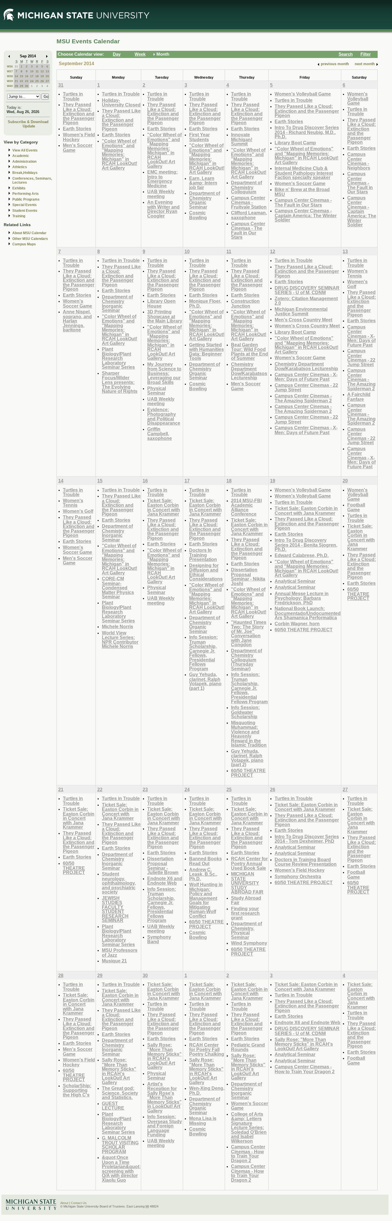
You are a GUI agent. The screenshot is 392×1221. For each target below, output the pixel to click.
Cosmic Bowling (198, 215)
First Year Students (199, 137)
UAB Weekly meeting (160, 194)
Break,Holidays (25, 173)
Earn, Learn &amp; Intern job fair (203, 183)
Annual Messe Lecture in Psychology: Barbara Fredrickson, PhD (302, 598)
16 (26, 76)
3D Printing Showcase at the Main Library (164, 316)
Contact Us (79, 1203)
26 (42, 81)
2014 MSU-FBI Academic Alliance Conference (246, 507)
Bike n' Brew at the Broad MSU (302, 192)
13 (47, 71)
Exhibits (19, 188)
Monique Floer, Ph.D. (205, 303)
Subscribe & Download (28, 122)
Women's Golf (357, 284)
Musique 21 (114, 960)
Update (29, 126)
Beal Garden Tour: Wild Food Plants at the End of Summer (249, 351)
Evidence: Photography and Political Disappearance (163, 416)
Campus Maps (24, 244)
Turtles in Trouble (73, 96)
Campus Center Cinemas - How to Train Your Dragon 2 (248, 1153)
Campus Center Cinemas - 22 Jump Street (306, 388)
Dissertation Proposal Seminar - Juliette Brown (162, 865)
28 (16, 86)
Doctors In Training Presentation (203, 555)
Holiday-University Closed (121, 103)
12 (42, 71)
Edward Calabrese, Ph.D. (302, 555)
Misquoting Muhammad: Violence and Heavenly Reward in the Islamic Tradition (249, 734)
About (64, 1203)
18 (37, 76)
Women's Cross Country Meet (307, 325)
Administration (24, 162)
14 (16, 76)
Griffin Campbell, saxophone (159, 433)
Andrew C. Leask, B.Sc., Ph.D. (203, 874)
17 (32, 76)
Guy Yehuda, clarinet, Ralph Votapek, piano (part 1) (205, 681)
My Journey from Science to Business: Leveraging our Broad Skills (164, 373)
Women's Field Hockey (79, 137)
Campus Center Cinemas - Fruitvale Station (249, 202)
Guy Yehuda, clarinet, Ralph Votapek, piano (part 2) (247, 757)
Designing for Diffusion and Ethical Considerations (206, 572)
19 (42, 76)
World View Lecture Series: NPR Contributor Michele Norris (120, 639)
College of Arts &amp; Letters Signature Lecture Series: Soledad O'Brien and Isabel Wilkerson (249, 1127)
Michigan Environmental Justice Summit (301, 311)
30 (26, 86)
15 (21, 76)
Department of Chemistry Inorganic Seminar (117, 303)
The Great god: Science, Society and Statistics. (120, 1093)
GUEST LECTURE (113, 1106)
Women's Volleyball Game (303, 93)
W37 (10, 71)
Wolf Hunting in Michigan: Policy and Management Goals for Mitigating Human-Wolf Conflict (206, 900)
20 (47, 76)
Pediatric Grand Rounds (248, 1047)
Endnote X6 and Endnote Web (164, 881)
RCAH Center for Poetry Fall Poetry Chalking (206, 1049)
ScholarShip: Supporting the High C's (77, 1090)
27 (47, 81)
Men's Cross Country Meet (303, 319)
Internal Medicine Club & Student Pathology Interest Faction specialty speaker (304, 173)
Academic (20, 156)
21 (16, 81)
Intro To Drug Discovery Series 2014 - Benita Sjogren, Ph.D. (306, 544)
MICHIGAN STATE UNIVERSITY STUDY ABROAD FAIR (247, 882)
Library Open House (161, 303)
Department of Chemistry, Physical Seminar (246, 930)
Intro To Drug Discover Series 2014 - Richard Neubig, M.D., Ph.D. (307, 132)
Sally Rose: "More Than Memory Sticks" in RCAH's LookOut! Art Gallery (119, 1071)
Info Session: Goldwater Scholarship (245, 712)
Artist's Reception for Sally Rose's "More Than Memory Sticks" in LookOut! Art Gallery (164, 1097)
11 (37, 71)
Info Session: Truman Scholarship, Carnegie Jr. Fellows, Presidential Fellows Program (203, 652)
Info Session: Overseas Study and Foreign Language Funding (164, 1125)
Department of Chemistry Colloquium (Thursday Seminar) (246, 659)
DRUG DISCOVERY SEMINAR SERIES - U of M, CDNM (307, 290)
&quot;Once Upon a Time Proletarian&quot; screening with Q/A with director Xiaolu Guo (121, 1169)
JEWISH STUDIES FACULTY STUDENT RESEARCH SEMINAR (115, 909)
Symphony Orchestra (298, 876)
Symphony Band (159, 939)
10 (32, 71)
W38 (10, 76)
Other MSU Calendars (30, 239)
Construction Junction (245, 303)
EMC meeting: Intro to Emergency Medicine (162, 178)
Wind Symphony (249, 943)
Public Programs (26, 199)
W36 (10, 66)
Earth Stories (77, 128)
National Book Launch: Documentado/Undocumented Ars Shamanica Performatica (308, 613)
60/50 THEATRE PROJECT (248, 773)
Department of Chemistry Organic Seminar (204, 200)
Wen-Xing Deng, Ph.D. (206, 1091)
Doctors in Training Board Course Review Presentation (306, 862)
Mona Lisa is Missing (202, 1121)
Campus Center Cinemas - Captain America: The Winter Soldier (306, 215)
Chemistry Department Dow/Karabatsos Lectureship (249, 371)
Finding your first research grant (245, 913)
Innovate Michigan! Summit (241, 139)
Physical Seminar (156, 391)
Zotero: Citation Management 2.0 (306, 301)
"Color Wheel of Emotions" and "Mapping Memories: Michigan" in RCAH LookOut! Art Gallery (119, 154)
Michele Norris (117, 626)
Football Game (356, 507)
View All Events (25, 150)
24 (32, 81)
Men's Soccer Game (77, 148)
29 (21, 86)
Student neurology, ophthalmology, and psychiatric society (119, 882)
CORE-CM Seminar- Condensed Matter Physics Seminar (118, 587)
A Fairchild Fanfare (358, 397)
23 (26, 81)
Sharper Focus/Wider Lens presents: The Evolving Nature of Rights (119, 382)
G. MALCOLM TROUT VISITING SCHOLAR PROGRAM (120, 1144)
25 (37, 81)
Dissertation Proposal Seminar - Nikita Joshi (248, 576)
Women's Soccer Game (300, 183)
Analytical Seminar (295, 581)
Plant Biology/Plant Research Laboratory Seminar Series (118, 358)
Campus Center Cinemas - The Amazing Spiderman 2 (303, 398)
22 (21, 81)
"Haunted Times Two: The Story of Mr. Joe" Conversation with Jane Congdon (248, 633)
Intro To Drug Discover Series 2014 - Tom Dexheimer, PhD (307, 839)
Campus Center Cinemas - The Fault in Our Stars (248, 230)
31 (16, 66)
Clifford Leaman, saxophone (249, 215)
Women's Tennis (357, 273)
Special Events (24, 205)
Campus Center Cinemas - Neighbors (358, 161)
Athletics (19, 167)
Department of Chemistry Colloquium (246, 187)
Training (18, 216)
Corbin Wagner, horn (297, 623)
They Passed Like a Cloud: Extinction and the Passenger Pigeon (78, 113)
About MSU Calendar (29, 233)
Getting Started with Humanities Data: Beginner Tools (206, 351)
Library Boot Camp (295, 142)
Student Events (24, 211)
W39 (10, 81)
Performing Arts (25, 194)
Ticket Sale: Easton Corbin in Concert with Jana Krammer (163, 507)
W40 (10, 86)
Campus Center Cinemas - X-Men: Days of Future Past (306, 377)
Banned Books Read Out (205, 861)
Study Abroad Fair (246, 900)
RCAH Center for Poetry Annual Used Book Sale (249, 863)
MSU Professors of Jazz (119, 953)
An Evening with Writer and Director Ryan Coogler (163, 208)
